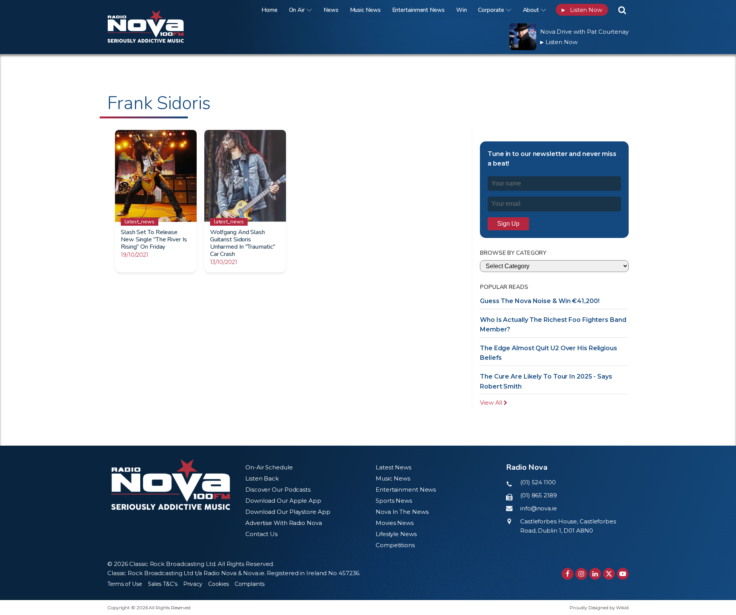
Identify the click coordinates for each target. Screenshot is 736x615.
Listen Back (262, 478)
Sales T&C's (162, 584)
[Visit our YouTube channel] (623, 574)
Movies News (395, 522)
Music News (365, 10)
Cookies (218, 584)
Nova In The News (402, 511)
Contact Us (261, 534)
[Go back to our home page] (170, 484)
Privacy (192, 584)
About (531, 10)
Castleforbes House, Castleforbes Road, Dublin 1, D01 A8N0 (568, 526)
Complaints (249, 584)
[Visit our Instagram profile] (581, 574)
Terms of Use (124, 584)
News (331, 10)
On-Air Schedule (269, 467)
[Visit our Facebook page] (567, 574)
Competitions (395, 545)
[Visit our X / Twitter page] (609, 574)
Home (269, 10)
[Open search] (622, 10)
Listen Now (582, 9)
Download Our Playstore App (287, 511)
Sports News (394, 500)
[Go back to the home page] (155, 10)
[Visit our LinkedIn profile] (595, 574)
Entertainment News (418, 10)
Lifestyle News (396, 534)
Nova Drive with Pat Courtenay (584, 31)
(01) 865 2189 (538, 495)
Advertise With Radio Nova (283, 522)
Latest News (393, 467)
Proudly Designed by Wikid (599, 607)
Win (461, 10)
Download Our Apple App (283, 500)
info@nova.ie (538, 508)
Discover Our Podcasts (277, 489)
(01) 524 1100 (538, 482)
